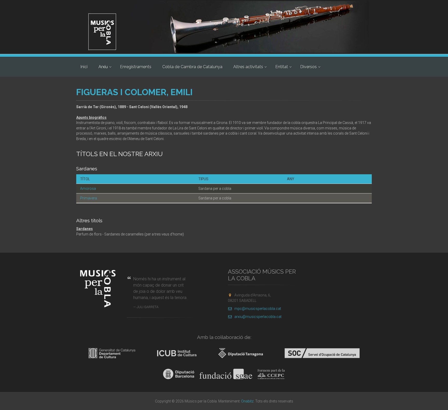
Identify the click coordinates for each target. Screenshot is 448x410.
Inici (84, 66)
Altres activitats (248, 66)
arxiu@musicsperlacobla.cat (258, 317)
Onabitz (247, 401)
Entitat (281, 66)
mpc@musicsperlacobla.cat (257, 309)
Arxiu (103, 66)
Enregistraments (135, 66)
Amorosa (88, 188)
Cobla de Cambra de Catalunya (192, 66)
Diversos (308, 66)
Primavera (88, 198)
